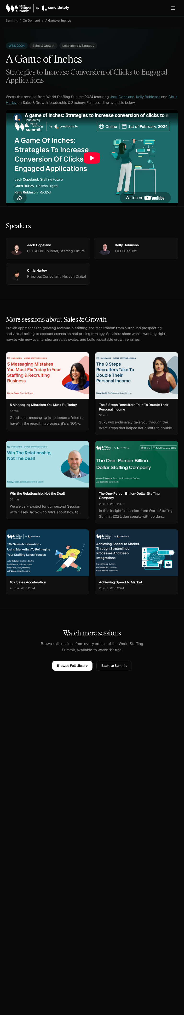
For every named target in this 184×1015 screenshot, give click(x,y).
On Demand (31, 20)
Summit (11, 20)
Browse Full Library (72, 665)
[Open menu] (173, 8)
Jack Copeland (122, 96)
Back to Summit (114, 665)
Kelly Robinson (148, 96)
